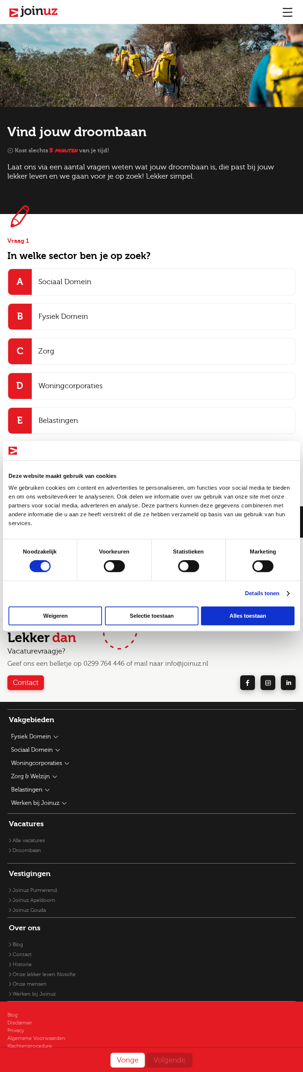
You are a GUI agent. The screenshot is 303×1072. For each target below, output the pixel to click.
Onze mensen (30, 984)
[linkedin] (288, 682)
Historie (22, 965)
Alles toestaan (247, 616)
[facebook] (247, 682)
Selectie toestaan (152, 616)
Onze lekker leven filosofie (44, 975)
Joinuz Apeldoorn (34, 900)
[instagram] (268, 682)
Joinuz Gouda (29, 910)
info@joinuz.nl (186, 664)
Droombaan (27, 851)
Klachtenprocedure (29, 1046)
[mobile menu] (287, 12)
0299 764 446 (104, 664)
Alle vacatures (29, 841)
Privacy (15, 1031)
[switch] (114, 566)
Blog (18, 945)
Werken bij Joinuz (34, 994)
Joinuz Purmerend (35, 890)
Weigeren (55, 616)
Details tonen (262, 593)
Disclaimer (19, 1023)
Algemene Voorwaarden (36, 1038)
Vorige (128, 1060)
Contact (25, 683)
